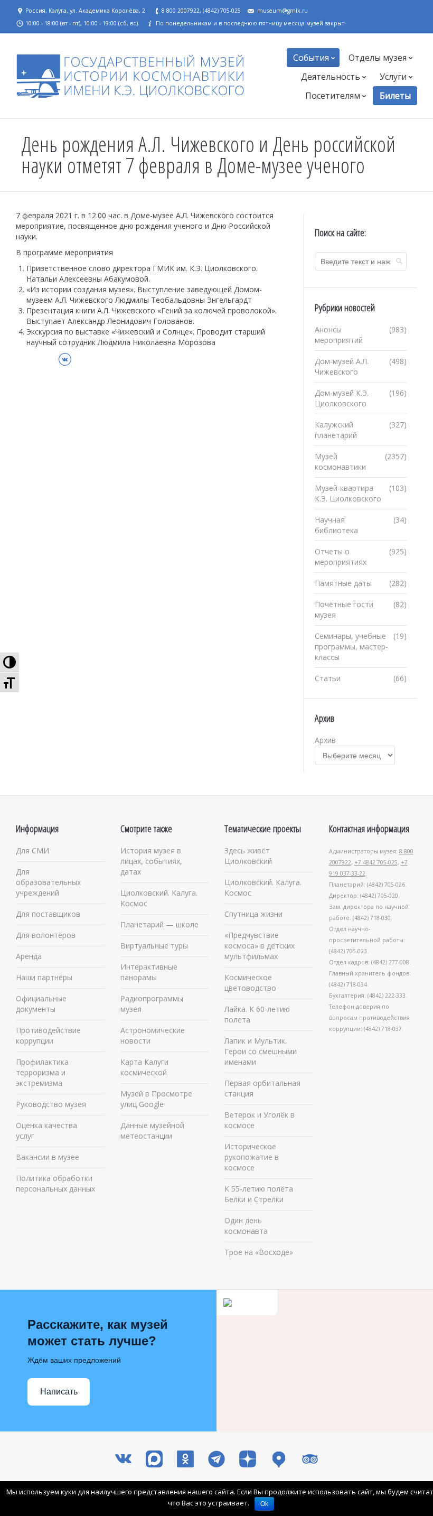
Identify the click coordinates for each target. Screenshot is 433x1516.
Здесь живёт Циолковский (248, 855)
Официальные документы (41, 1003)
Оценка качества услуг (46, 1130)
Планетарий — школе (159, 924)
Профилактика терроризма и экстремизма (42, 1072)
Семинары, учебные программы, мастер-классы (351, 646)
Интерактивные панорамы (148, 972)
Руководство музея (51, 1104)
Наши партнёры (44, 977)
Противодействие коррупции (48, 1035)
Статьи (328, 678)
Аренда (29, 956)
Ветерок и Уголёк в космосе (259, 1120)
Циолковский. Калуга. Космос (158, 898)
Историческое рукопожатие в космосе (251, 1157)
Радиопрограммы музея (151, 1003)
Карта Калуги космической (144, 1067)
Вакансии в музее (47, 1157)
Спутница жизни (253, 914)
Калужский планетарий (336, 430)
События (311, 57)
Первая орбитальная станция (262, 1088)
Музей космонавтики (340, 461)
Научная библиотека (336, 525)
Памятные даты (343, 583)
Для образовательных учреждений (48, 882)
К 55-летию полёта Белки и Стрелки (258, 1194)
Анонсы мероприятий (339, 334)
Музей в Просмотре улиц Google (156, 1099)
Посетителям (332, 95)
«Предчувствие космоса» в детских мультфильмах (259, 945)
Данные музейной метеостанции (152, 1130)
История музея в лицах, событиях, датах (151, 861)
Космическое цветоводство (250, 982)
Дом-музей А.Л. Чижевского (342, 366)
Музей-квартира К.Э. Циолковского (348, 493)
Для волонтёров (46, 935)
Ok (264, 1504)
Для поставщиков (48, 914)
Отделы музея (378, 57)
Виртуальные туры (154, 946)
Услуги (393, 76)
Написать (59, 1391)
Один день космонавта (246, 1225)
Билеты (395, 95)
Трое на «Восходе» (258, 1252)
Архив (325, 740)
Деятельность (330, 76)
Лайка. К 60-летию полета (257, 1014)
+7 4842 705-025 (376, 862)
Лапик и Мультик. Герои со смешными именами (260, 1051)
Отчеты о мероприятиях (340, 556)
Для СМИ (32, 850)
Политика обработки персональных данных (55, 1183)
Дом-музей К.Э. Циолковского (342, 398)
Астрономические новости (152, 1035)
